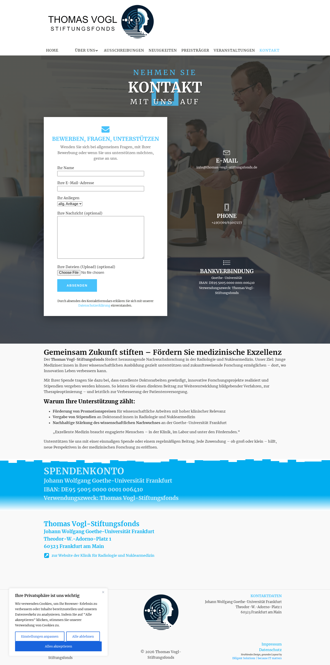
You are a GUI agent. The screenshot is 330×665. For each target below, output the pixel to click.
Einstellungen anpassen (39, 636)
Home (52, 50)
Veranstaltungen (234, 50)
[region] (58, 622)
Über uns (85, 50)
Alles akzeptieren (58, 646)
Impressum (272, 644)
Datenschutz (270, 649)
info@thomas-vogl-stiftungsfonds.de (226, 167)
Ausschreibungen (124, 50)
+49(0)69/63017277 (226, 223)
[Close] (103, 592)
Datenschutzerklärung (94, 305)
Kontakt (269, 50)
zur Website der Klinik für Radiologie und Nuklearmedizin (103, 555)
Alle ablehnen (83, 636)
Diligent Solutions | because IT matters (257, 658)
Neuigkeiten (163, 50)
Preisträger (195, 50)
